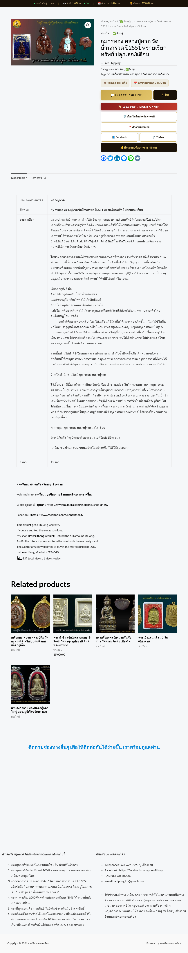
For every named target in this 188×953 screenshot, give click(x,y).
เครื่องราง (163, 74)
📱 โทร (165, 95)
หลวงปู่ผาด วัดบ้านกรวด (143, 74)
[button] (87, 25)
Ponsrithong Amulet (41, 535)
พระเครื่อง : (61, 494)
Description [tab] (19, 177)
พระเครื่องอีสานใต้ (118, 74)
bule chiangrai (29, 552)
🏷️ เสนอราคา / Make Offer (139, 106)
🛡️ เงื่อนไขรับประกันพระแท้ (139, 116)
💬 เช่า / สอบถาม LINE (126, 95)
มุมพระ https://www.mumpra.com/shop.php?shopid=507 (73, 504)
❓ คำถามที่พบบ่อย (138, 127)
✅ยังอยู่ (125, 21)
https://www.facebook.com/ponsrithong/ (57, 514)
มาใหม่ (114, 21)
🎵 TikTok (158, 137)
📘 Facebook (119, 137)
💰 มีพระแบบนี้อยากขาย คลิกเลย (138, 147)
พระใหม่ (106, 33)
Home (104, 21)
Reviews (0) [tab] (38, 177)
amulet (27, 524)
